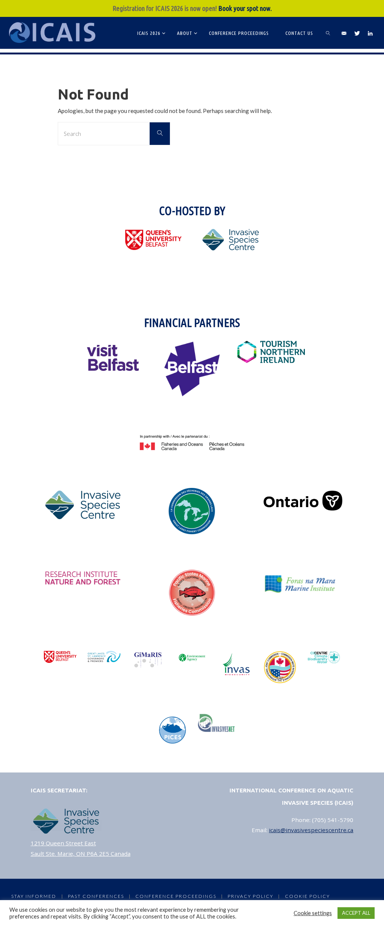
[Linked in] (370, 33)
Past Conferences (96, 896)
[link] (328, 33)
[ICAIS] (53, 32)
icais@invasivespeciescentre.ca (311, 830)
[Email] (344, 33)
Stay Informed (33, 896)
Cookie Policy (307, 896)
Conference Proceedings (175, 896)
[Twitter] (357, 33)
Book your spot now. (245, 8)
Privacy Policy (250, 896)
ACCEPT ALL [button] (356, 913)
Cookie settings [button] (313, 913)
